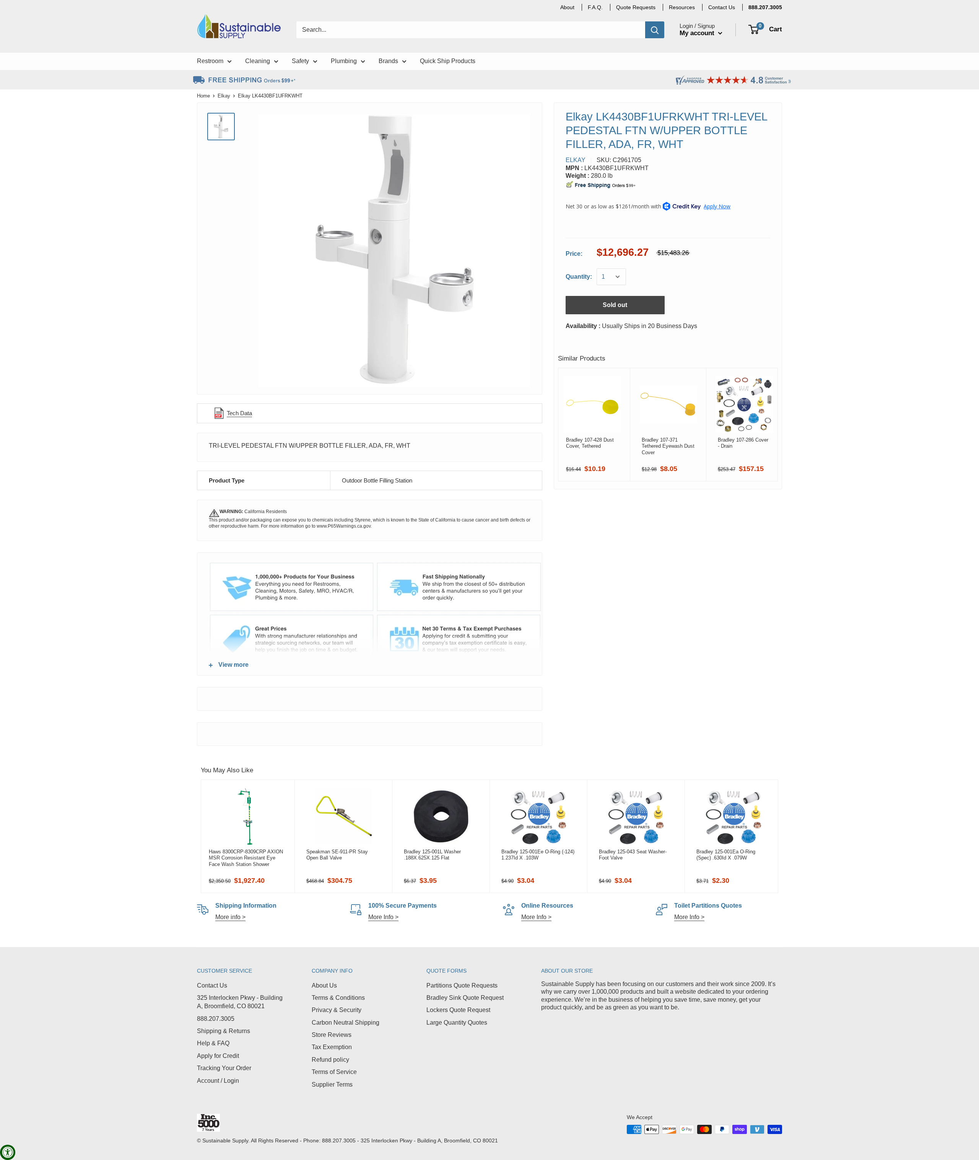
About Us (324, 985)
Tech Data (239, 413)
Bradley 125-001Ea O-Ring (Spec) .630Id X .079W (725, 855)
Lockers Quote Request (458, 1010)
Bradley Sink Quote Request (465, 997)
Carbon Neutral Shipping (345, 1022)
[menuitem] (765, 7)
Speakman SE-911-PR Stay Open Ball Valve (337, 855)
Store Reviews (331, 1035)
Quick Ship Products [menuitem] (447, 61)
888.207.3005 (215, 1018)
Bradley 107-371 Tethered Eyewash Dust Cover (668, 446)
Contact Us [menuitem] (721, 7)
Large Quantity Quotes (456, 1022)
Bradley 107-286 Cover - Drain (743, 443)
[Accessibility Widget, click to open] (7, 1152)
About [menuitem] (567, 7)
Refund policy (330, 1059)
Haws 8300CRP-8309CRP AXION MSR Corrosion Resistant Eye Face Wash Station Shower (246, 858)
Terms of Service (334, 1072)
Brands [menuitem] (388, 61)
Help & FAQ (213, 1043)
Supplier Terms (332, 1084)
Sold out (615, 305)
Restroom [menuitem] (210, 61)
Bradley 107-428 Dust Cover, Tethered (590, 443)
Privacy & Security (336, 1010)
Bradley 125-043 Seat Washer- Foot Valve (633, 855)
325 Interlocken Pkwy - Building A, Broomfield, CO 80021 (240, 1001)
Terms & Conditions (338, 997)
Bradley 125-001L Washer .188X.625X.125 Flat (432, 855)
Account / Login (218, 1080)
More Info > (383, 917)
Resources (682, 7)
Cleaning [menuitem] (257, 61)
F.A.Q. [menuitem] (595, 7)
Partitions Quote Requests (462, 985)
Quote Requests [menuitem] (635, 7)
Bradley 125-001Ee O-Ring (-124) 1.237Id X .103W (537, 855)
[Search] (654, 29)
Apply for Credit (218, 1056)
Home (203, 96)
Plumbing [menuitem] (344, 61)
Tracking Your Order (224, 1068)
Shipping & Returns (223, 1031)
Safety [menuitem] (300, 61)
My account (698, 33)
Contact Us (212, 985)
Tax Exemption (332, 1047)
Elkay (224, 96)
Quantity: (579, 276)
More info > (230, 917)
